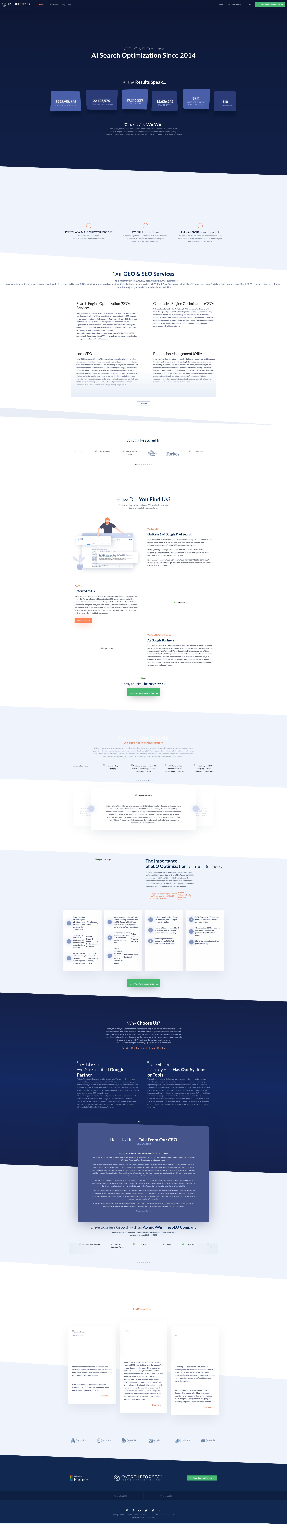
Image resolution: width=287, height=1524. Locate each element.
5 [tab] (143, 464)
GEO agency (196, 552)
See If (269, 4)
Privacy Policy (150, 1518)
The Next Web (77, 1335)
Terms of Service (138, 1518)
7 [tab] (147, 464)
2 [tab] (137, 464)
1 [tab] (137, 1262)
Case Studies (54, 4)
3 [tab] (139, 464)
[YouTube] (139, 1510)
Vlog (69, 4)
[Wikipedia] (160, 1510)
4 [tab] (141, 464)
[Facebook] (133, 1510)
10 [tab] (150, 780)
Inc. (176, 1335)
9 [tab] (151, 464)
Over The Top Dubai (168, 1515)
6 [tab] (145, 464)
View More (143, 403)
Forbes (126, 1331)
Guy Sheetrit (130, 1153)
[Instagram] (127, 1510)
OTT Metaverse (234, 4)
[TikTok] (153, 1510)
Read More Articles (142, 1309)
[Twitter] (146, 1510)
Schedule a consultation (190, 563)
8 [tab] (149, 464)
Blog (63, 4)
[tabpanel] (148, 453)
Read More (105, 1396)
